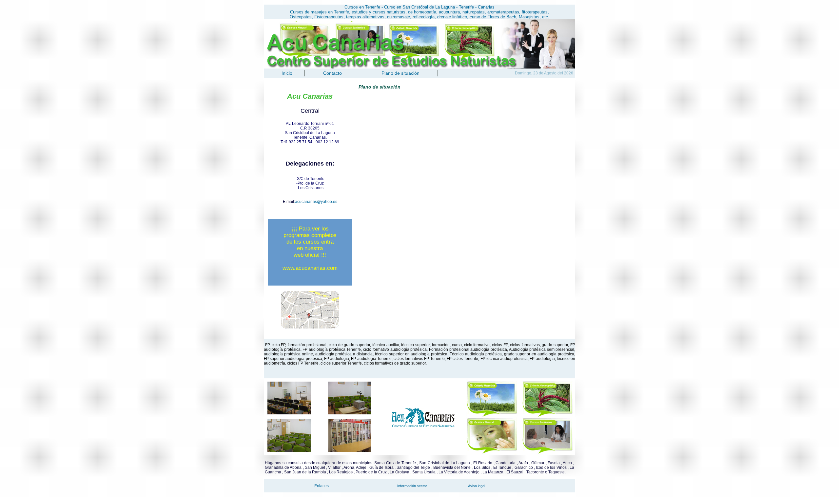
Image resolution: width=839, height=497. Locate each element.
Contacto (332, 73)
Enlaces (321, 486)
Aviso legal (476, 486)
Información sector (412, 486)
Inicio (287, 73)
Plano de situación (400, 73)
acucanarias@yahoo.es (316, 201)
